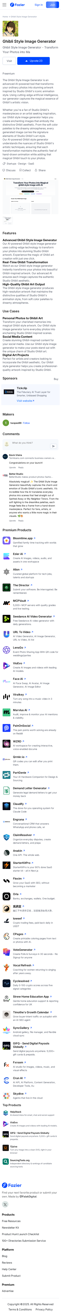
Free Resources (11, 1221)
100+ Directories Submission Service (24, 1240)
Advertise (8, 1291)
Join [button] (52, 4)
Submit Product (11, 1275)
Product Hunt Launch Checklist (20, 1234)
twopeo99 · (16, 423)
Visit (9, 61)
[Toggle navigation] (6, 4)
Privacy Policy (44, 1309)
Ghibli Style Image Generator (24, 16)
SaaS (31, 163)
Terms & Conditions (20, 1309)
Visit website (24, 400)
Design (22, 163)
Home (5, 16)
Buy (56, 379)
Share (42, 170)
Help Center (9, 1269)
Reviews (7, 1262)
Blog (4, 1256)
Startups (11, 163)
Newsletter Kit (10, 1227)
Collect (26, 170)
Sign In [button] (39, 4)
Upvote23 (36, 60)
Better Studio (16, 473)
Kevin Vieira (15, 455)
